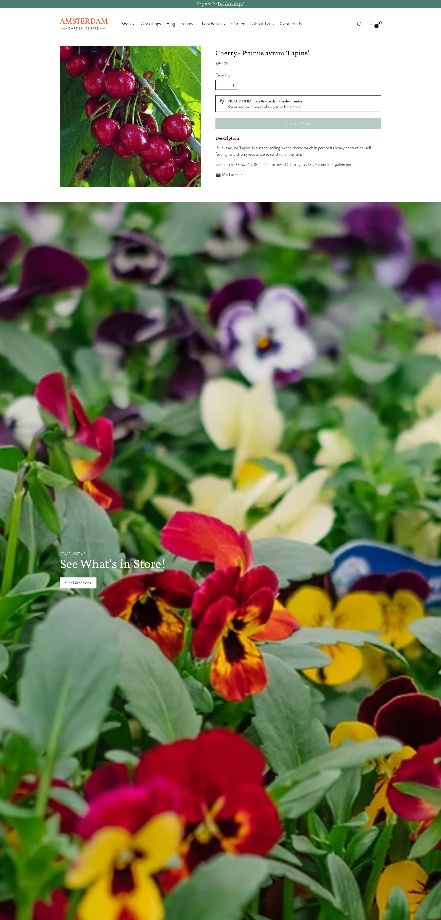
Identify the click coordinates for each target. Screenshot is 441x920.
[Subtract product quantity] (233, 85)
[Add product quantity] (220, 85)
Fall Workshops (230, 4)
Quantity (223, 75)
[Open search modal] (359, 23)
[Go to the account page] (369, 23)
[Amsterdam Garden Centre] (84, 24)
